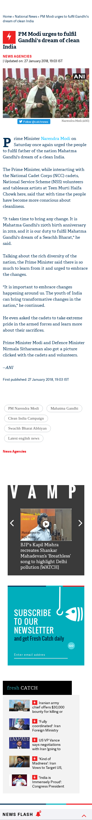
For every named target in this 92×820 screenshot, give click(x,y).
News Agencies (17, 56)
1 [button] (30, 579)
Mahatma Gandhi (64, 408)
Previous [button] (11, 520)
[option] (46, 539)
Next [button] (80, 520)
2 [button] (38, 579)
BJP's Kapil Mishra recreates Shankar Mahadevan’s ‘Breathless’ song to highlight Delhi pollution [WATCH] (45, 556)
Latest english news (23, 438)
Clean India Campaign (26, 418)
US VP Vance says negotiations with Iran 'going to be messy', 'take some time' (46, 749)
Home (7, 16)
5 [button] (61, 579)
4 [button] (53, 579)
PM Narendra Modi (23, 408)
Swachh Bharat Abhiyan (27, 428)
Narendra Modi (55, 138)
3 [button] (46, 579)
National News (26, 16)
